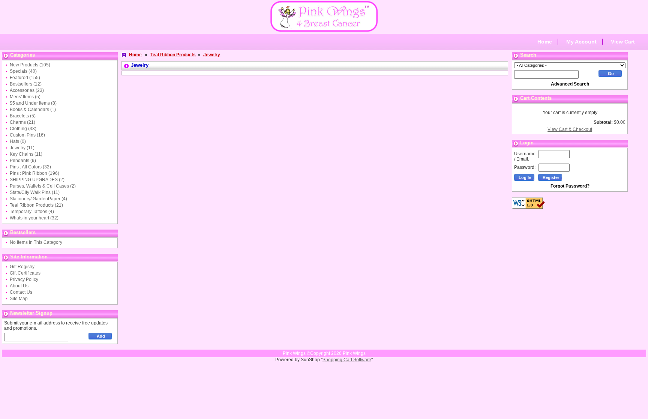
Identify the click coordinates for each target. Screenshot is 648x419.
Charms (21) (22, 122)
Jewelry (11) (22, 147)
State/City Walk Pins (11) (35, 192)
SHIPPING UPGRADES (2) (37, 179)
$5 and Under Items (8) (33, 103)
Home (544, 42)
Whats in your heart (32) (34, 218)
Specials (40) (23, 71)
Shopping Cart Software (346, 359)
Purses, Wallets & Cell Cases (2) (43, 186)
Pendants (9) (23, 160)
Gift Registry (22, 266)
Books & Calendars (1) (33, 109)
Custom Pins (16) (27, 135)
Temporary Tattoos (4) (32, 211)
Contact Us (21, 292)
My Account (581, 42)
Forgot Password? (570, 186)
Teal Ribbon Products (173, 54)
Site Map (19, 298)
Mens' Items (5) (25, 96)
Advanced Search (570, 84)
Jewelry (211, 54)
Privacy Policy (24, 279)
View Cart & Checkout (570, 129)
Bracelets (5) (23, 116)
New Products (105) (30, 65)
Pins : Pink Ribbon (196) (34, 173)
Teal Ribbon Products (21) (36, 205)
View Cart (623, 42)
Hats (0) (18, 141)
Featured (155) (25, 77)
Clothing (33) (23, 128)
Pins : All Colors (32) (30, 167)
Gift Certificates (25, 273)
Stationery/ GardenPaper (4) (38, 198)
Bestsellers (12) (26, 84)
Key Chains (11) (26, 154)
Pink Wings (354, 353)
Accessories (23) (27, 90)
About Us (19, 285)
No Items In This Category (36, 242)
